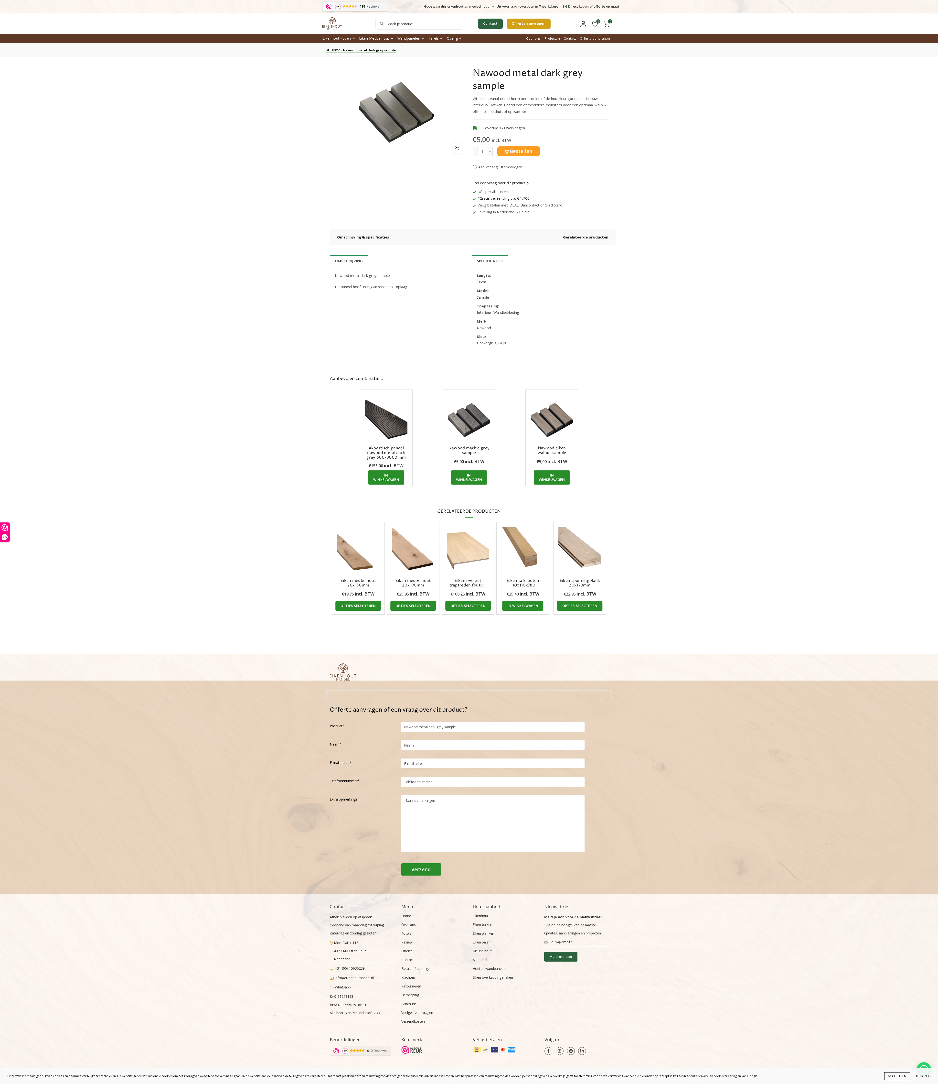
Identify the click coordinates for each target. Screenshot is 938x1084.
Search (381, 23)
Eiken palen (481, 942)
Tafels (433, 38)
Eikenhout (480, 915)
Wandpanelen (408, 38)
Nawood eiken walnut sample (552, 450)
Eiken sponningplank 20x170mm (580, 583)
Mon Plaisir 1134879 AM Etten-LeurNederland (350, 950)
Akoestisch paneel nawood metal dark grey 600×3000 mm (386, 453)
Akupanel (480, 959)
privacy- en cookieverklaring (717, 1076)
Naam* (335, 744)
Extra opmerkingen (345, 799)
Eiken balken (482, 924)
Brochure (408, 1003)
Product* (337, 726)
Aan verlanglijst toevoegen (500, 167)
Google (752, 1076)
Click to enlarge (457, 148)
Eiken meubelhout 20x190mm (413, 583)
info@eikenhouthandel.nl (354, 978)
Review (407, 942)
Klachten (408, 977)
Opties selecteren (358, 605)
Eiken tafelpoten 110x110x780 (523, 583)
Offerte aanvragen (528, 23)
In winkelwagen (386, 477)
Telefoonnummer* (345, 781)
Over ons (533, 38)
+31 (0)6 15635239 (350, 968)
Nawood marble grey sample (469, 450)
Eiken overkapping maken (493, 977)
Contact (490, 23)
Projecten (552, 38)
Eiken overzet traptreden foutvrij (468, 583)
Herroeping (410, 995)
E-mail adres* (340, 762)
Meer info (923, 1076)
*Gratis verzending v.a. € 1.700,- (505, 198)
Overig (452, 38)
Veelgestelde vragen (417, 1012)
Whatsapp (343, 987)
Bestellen (521, 151)
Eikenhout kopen (337, 38)
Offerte (407, 951)
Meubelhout (482, 951)
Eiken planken (483, 933)
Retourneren (411, 986)
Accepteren (897, 1076)
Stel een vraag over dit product (499, 182)
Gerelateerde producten (585, 237)
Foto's (406, 933)
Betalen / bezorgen (416, 968)
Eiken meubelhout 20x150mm (358, 583)
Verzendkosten (413, 1021)
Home (335, 50)
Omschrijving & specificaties (363, 237)
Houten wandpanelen (489, 968)
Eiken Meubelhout (374, 38)
